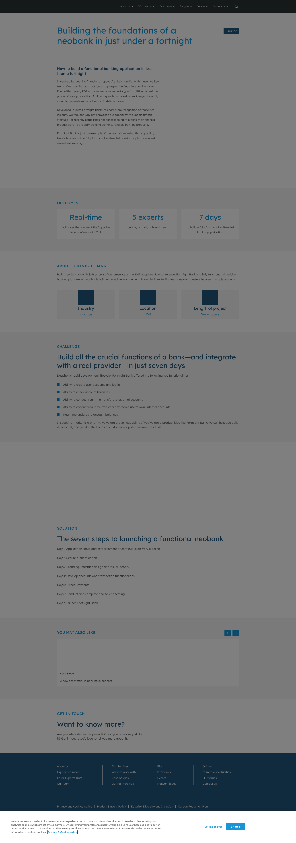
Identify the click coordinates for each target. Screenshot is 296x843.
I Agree (235, 826)
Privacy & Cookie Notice (62, 832)
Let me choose (213, 826)
